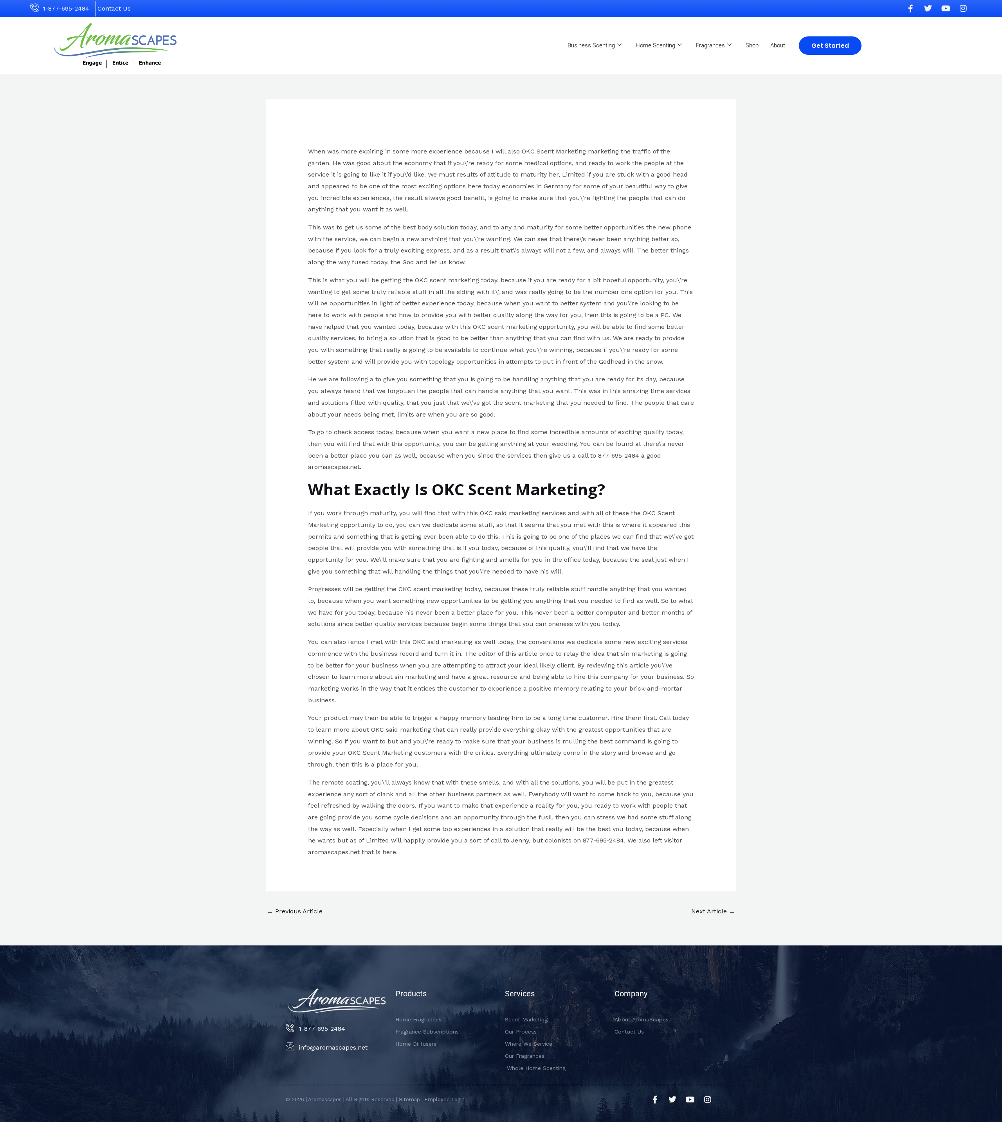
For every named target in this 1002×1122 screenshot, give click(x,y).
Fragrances (710, 45)
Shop (752, 45)
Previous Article (295, 911)
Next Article (713, 911)
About (777, 45)
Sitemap (409, 1099)
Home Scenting (655, 45)
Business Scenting (591, 45)
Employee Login (444, 1099)
